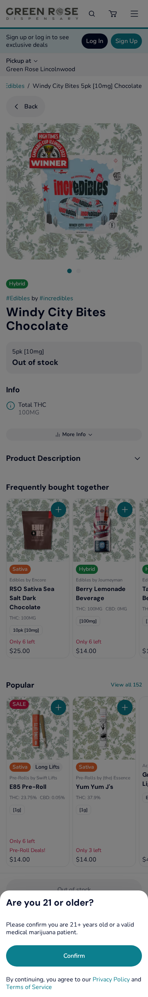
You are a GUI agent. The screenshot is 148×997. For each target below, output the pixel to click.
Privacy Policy (111, 979)
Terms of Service (29, 987)
